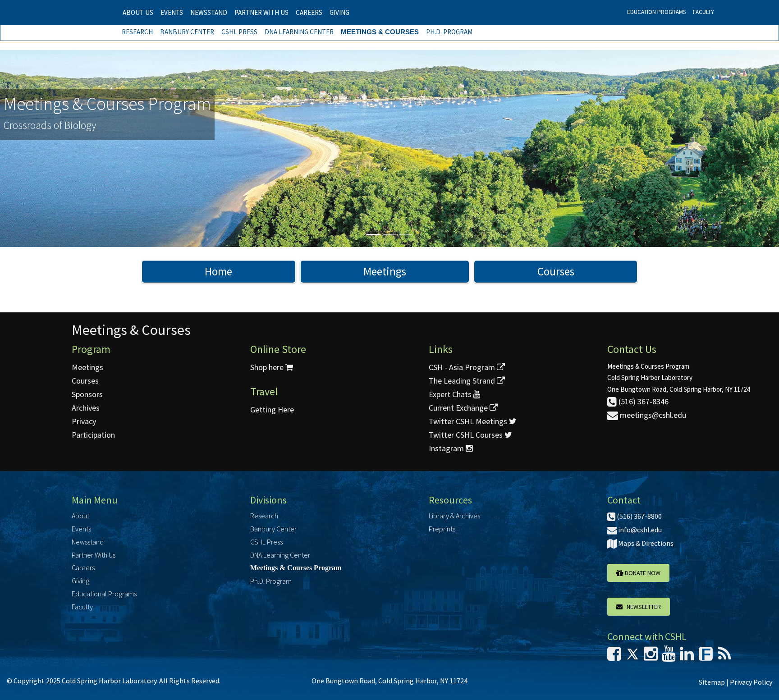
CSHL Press (239, 31)
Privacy (84, 421)
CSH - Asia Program (463, 367)
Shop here (267, 367)
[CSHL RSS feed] (724, 656)
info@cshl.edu (639, 529)
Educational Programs (104, 593)
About (80, 515)
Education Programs (656, 12)
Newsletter (642, 607)
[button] (58, 148)
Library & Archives (454, 515)
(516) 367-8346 (643, 401)
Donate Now (641, 573)
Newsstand (208, 12)
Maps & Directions (645, 543)
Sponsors (87, 394)
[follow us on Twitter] (632, 656)
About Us (138, 12)
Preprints (442, 528)
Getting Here (272, 409)
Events (171, 12)
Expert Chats (451, 394)
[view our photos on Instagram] (651, 656)
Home (218, 271)
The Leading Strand (463, 380)
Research (137, 31)
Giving (339, 12)
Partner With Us (261, 12)
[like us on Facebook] (614, 656)
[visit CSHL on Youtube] (669, 656)
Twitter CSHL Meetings (469, 421)
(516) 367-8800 (638, 516)
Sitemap (712, 681)
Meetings (384, 271)
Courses (555, 271)
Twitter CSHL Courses (466, 435)
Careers (309, 12)
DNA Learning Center (299, 31)
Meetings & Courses (380, 32)
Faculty (703, 12)
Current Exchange (459, 408)
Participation (93, 435)
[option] (389, 148)
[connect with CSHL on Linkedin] (687, 656)
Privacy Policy (751, 681)
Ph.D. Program (449, 31)
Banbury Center (187, 31)
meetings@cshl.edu (652, 415)
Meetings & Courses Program (295, 568)
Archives (86, 408)
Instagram (447, 448)
